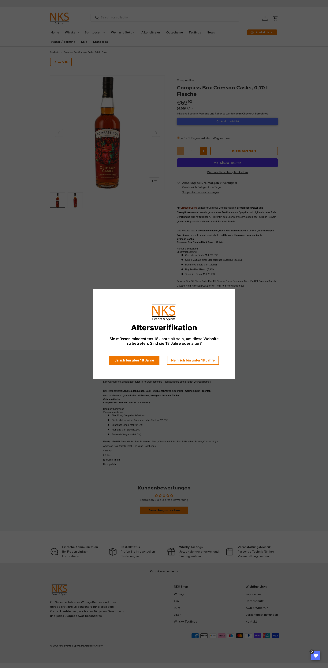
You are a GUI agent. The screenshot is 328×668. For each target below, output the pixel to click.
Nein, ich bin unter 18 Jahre (193, 360)
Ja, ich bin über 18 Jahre (134, 360)
